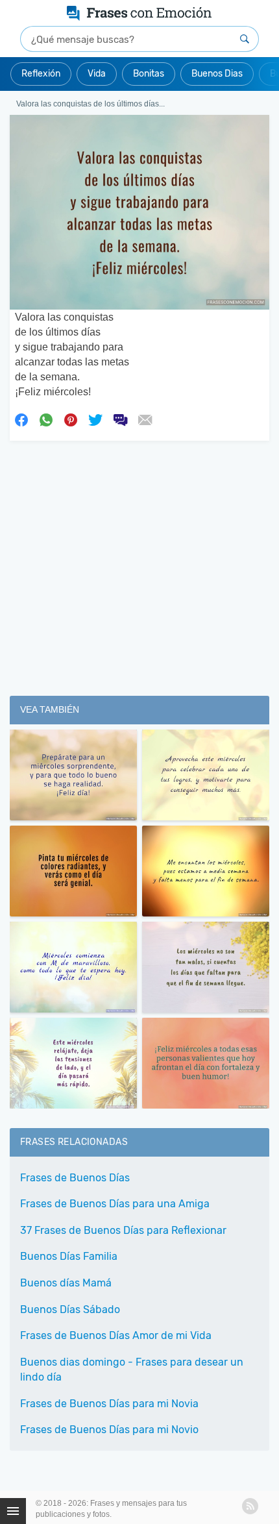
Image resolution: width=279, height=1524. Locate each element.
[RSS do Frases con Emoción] (250, 1506)
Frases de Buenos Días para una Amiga (115, 1204)
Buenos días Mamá (66, 1283)
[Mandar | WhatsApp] (46, 419)
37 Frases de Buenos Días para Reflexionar (123, 1230)
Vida (97, 73)
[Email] (144, 419)
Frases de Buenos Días (75, 1178)
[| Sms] (120, 419)
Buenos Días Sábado (70, 1309)
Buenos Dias (217, 73)
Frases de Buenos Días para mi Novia (109, 1403)
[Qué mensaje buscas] (245, 39)
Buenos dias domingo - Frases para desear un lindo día (131, 1369)
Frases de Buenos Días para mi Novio (109, 1429)
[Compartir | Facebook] (21, 419)
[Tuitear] (95, 419)
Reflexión (40, 73)
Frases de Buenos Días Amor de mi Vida (116, 1335)
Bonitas (148, 73)
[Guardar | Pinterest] (70, 419)
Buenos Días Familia (68, 1256)
